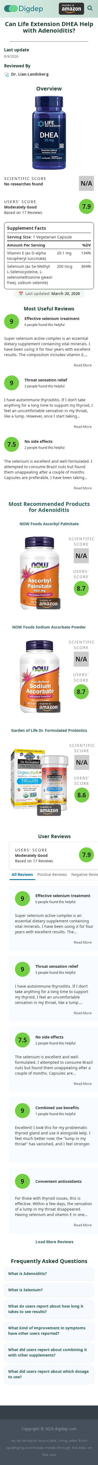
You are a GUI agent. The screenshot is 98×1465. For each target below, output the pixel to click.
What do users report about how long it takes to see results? (45, 1309)
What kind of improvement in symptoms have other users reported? (46, 1330)
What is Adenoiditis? (27, 1273)
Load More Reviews (55, 1241)
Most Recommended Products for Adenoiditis (49, 507)
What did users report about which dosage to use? (48, 1374)
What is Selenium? (25, 1289)
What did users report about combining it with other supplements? (47, 1352)
